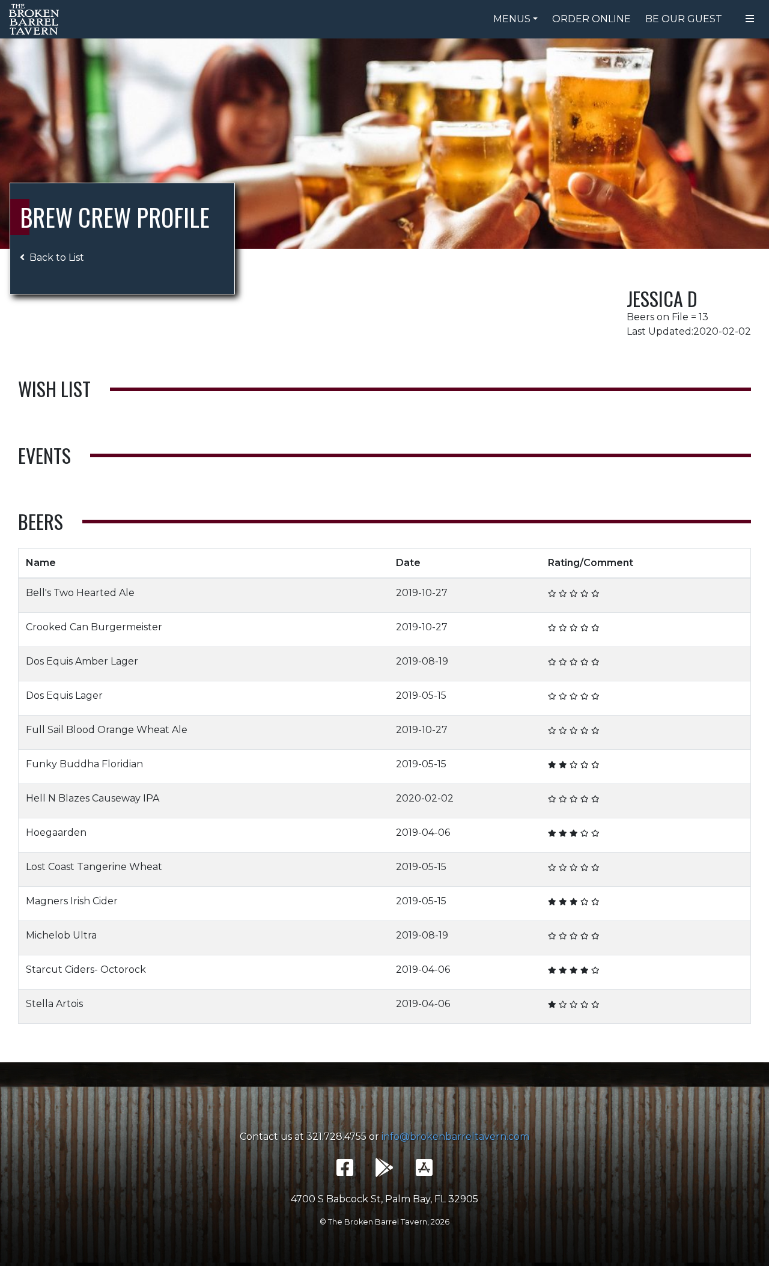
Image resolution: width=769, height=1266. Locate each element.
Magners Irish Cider (72, 901)
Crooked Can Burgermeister (94, 627)
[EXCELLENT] (584, 593)
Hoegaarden (56, 832)
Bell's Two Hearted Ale (80, 592)
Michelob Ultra (61, 935)
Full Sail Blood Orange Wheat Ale (106, 729)
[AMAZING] (595, 593)
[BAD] (552, 593)
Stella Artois (54, 1003)
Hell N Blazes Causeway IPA (92, 798)
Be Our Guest (683, 19)
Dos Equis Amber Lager (82, 661)
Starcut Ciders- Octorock (86, 969)
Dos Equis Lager (64, 695)
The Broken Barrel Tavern (36, 19)
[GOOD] (574, 593)
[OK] (563, 593)
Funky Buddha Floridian (84, 764)
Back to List (56, 257)
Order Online (591, 19)
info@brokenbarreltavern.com (455, 1136)
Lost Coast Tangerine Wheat (94, 866)
